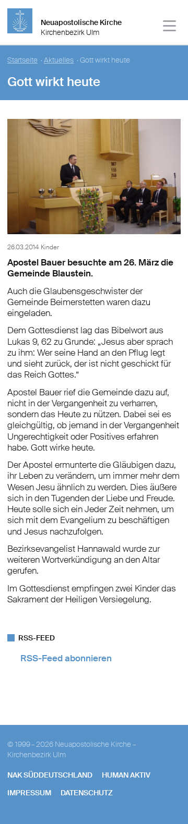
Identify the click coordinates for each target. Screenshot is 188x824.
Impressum (29, 792)
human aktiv (126, 775)
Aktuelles (59, 60)
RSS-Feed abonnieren (66, 658)
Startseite (22, 60)
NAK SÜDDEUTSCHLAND (49, 775)
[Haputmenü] (170, 27)
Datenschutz (87, 792)
